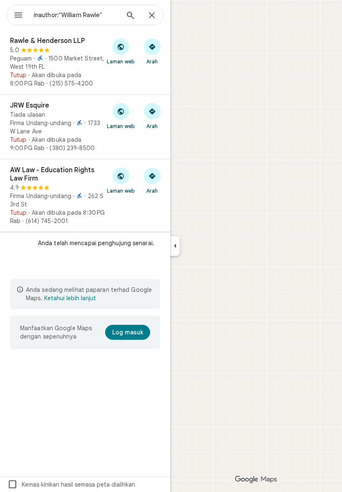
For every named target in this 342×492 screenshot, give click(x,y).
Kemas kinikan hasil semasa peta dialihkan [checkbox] (71, 484)
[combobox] (76, 15)
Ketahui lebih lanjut (70, 298)
